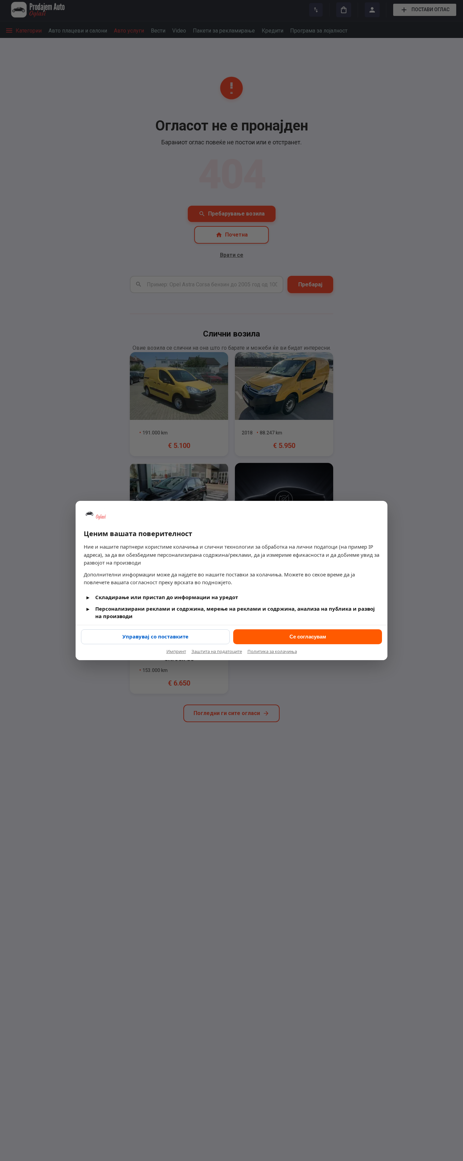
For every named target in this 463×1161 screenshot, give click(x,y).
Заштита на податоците (217, 651)
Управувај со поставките (155, 636)
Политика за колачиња (272, 651)
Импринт (176, 651)
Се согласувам (307, 636)
